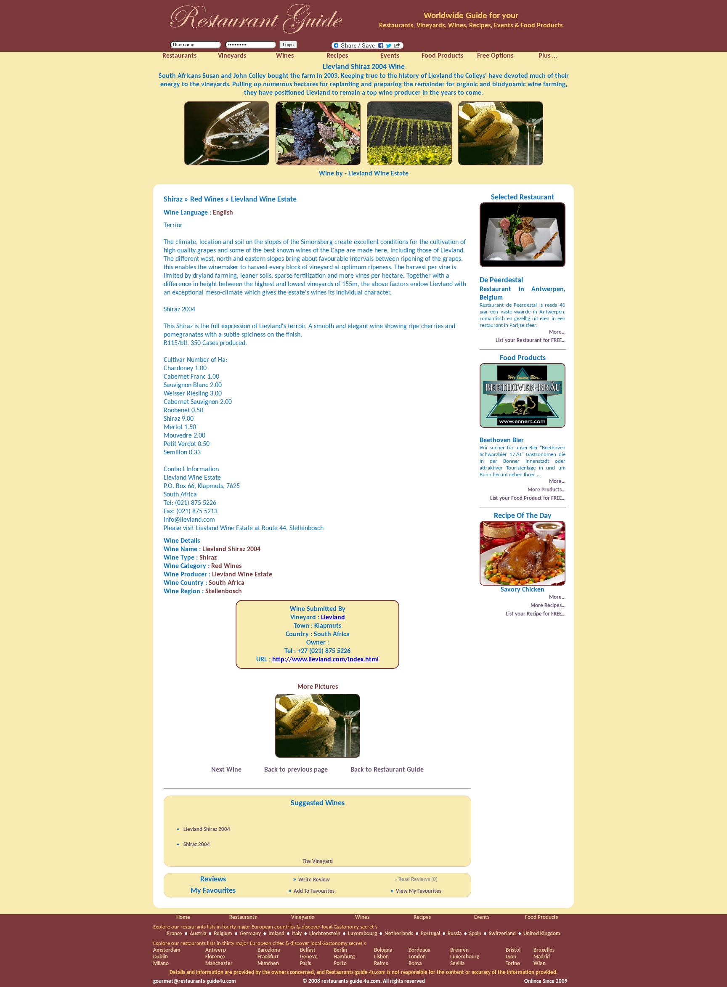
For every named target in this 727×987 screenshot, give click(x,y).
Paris (305, 963)
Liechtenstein (324, 934)
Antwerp (215, 950)
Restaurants (243, 917)
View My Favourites (418, 891)
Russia (455, 934)
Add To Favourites (314, 891)
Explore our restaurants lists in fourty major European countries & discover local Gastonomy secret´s (265, 927)
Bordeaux (419, 950)
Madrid (541, 957)
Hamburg (344, 957)
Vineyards (302, 917)
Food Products (541, 917)
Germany (250, 934)
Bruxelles (544, 950)
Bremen (459, 950)
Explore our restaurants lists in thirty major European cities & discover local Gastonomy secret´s (259, 943)
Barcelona (268, 950)
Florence (215, 957)
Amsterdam (166, 950)
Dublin (160, 957)
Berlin (340, 950)
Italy (297, 934)
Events (481, 917)
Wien (539, 963)
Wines (362, 917)
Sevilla (457, 963)
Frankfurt (268, 957)
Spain (475, 934)
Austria (198, 934)
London (417, 957)
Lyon (511, 957)
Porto (340, 963)
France (174, 934)
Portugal (430, 934)
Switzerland (502, 934)
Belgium (223, 934)
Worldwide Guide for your (471, 15)
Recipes (422, 917)
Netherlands (399, 934)
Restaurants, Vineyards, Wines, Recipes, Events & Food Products (470, 25)
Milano (161, 963)
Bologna (383, 950)
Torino (513, 963)
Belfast (308, 950)
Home (183, 917)
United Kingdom (541, 934)
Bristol (513, 950)
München (268, 963)
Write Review (314, 880)
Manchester (219, 963)
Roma (415, 963)
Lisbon (381, 957)
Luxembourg (362, 934)
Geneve (309, 957)
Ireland (276, 934)
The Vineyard (317, 861)
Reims (381, 963)
